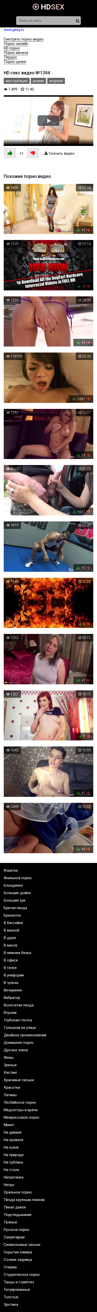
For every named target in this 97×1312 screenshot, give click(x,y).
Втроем (10, 1012)
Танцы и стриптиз (19, 1282)
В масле (10, 945)
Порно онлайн (16, 43)
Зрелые (10, 1065)
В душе (10, 938)
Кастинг (10, 1072)
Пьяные (10, 1222)
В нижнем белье (17, 953)
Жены (9, 1057)
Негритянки (13, 1177)
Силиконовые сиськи (22, 1244)
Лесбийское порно (20, 1102)
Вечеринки (13, 990)
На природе (14, 1155)
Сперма (10, 1267)
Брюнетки (12, 915)
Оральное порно (18, 1192)
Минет (9, 1125)
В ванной (11, 930)
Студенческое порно (22, 1274)
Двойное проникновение (25, 1035)
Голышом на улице (20, 1027)
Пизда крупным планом (24, 1199)
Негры (9, 1185)
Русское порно (16, 1229)
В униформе (14, 975)
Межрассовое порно (21, 1117)
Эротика (11, 1304)
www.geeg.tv (14, 29)
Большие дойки (17, 893)
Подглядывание (18, 1214)
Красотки (12, 1087)
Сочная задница (18, 1259)
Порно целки (15, 61)
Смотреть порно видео (24, 39)
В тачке (10, 967)
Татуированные (17, 1289)
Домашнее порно (19, 1042)
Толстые (11, 1297)
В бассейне (13, 923)
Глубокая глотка (18, 1020)
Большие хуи (14, 900)
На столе (11, 1170)
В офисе (11, 960)
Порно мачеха (16, 52)
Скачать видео (61, 153)
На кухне (11, 1147)
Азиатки (11, 870)
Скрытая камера (18, 1252)
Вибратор (12, 997)
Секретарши (14, 1237)
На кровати (13, 1140)
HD (51, 6)
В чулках (11, 982)
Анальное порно (18, 878)
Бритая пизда (15, 908)
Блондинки (13, 885)
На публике (13, 1162)
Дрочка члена (16, 1050)
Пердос (10, 57)
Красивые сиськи (19, 1080)
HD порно (12, 48)
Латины (10, 1095)
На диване (13, 1132)
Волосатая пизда (19, 1005)
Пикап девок (15, 1207)
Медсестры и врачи (21, 1110)
